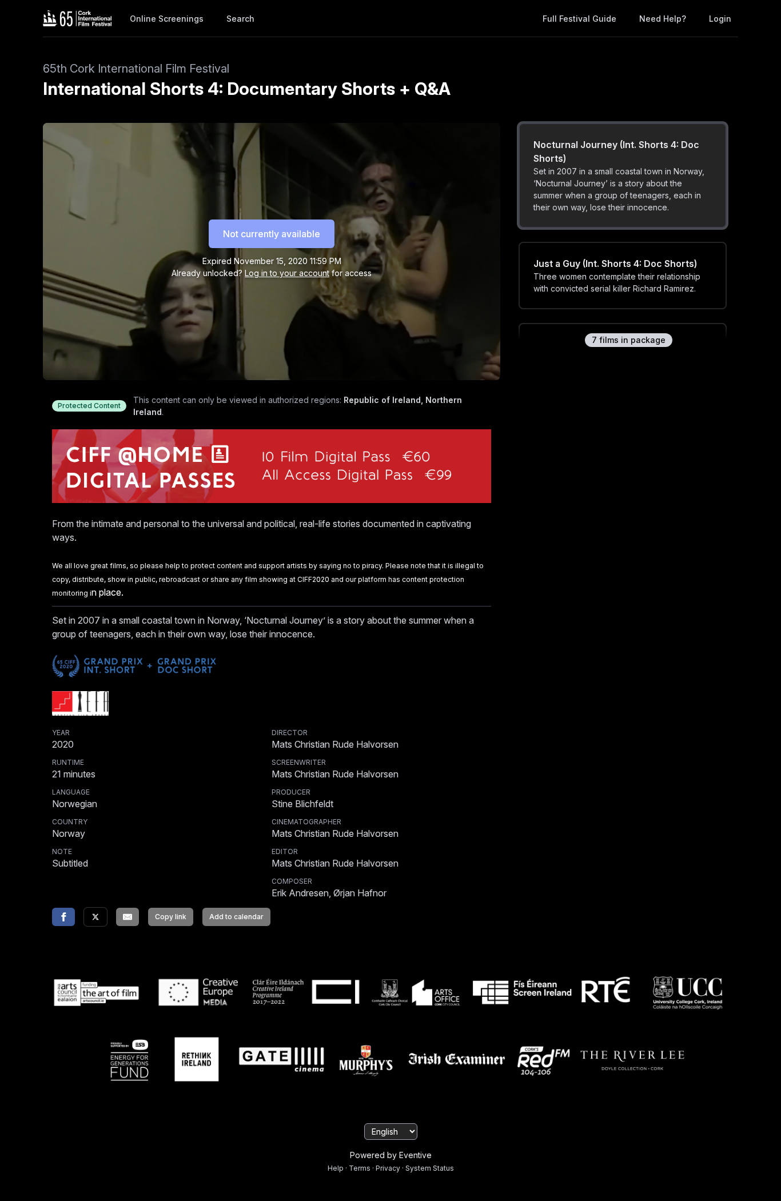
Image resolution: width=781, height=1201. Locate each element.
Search (240, 18)
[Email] (127, 917)
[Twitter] (95, 917)
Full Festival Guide (579, 18)
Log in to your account (287, 273)
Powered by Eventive (391, 1155)
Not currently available (271, 234)
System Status (429, 1168)
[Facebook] (63, 917)
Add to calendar (236, 916)
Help (336, 1168)
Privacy (388, 1168)
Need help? (662, 18)
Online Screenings (167, 18)
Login (720, 18)
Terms (359, 1168)
